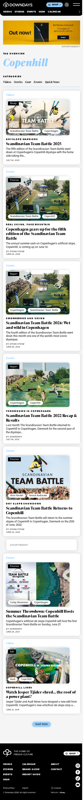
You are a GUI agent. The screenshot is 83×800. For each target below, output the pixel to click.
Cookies (57, 788)
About (55, 764)
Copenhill (49, 216)
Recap (13, 103)
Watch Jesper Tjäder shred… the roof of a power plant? (41, 694)
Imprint (25, 788)
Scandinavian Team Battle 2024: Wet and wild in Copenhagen (38, 325)
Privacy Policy (9, 788)
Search (66, 4)
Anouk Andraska (38, 495)
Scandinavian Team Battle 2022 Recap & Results (41, 418)
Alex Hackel (16, 495)
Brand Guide (31, 769)
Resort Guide (31, 774)
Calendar (54, 11)
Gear (42, 11)
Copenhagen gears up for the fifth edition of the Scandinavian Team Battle (36, 233)
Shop (55, 4)
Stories (19, 11)
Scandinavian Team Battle (24, 130)
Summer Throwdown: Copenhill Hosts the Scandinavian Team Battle (40, 613)
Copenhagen (51, 130)
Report (13, 273)
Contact (56, 769)
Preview (14, 180)
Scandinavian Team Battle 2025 (34, 143)
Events (31, 11)
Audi (12, 679)
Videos (7, 11)
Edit (12, 651)
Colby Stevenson (19, 602)
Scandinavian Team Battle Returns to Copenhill (39, 510)
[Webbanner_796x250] (41, 32)
